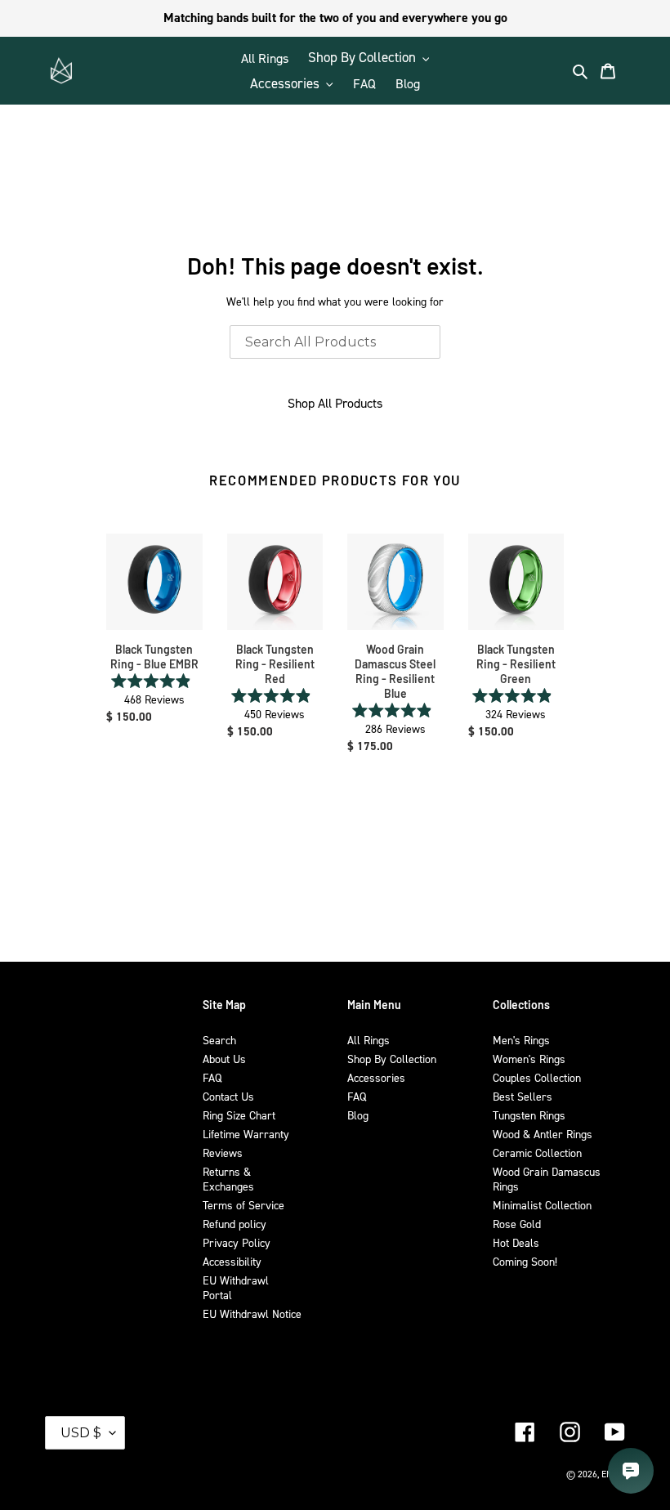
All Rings (368, 1040)
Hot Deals (516, 1242)
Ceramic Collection (537, 1152)
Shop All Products (335, 402)
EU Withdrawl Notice (252, 1313)
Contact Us (228, 1096)
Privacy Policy (236, 1242)
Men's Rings (521, 1040)
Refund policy (234, 1224)
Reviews (223, 1152)
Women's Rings (529, 1058)
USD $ (80, 1433)
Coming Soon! (525, 1261)
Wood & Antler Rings (542, 1134)
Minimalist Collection (542, 1205)
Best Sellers (522, 1096)
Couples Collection (537, 1077)
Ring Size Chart (239, 1115)
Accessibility (232, 1261)
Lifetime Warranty (246, 1134)
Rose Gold (517, 1224)
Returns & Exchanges (228, 1178)
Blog (357, 1115)
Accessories (376, 1077)
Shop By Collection (391, 1058)
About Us (224, 1058)
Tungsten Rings (529, 1115)
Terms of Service (243, 1205)
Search (219, 1040)
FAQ (212, 1077)
